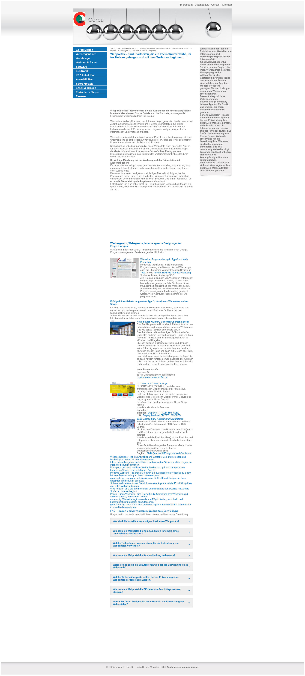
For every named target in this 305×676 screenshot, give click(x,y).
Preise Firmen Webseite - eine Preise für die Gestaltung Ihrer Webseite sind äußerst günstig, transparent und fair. (214, 141)
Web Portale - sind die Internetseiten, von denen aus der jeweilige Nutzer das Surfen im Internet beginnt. (215, 129)
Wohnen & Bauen (86, 62)
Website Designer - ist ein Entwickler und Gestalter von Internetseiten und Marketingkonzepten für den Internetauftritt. (148, 458)
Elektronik (82, 70)
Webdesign (83, 58)
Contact (215, 4)
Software (81, 66)
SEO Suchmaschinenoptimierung (180, 667)
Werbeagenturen (86, 53)
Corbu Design (84, 49)
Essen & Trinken (86, 87)
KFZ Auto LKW (85, 75)
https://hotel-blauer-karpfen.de (152, 377)
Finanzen (81, 96)
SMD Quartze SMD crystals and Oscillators (169, 453)
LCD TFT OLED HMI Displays (152, 383)
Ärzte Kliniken (84, 79)
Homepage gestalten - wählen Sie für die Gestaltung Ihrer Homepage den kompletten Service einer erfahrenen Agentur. (147, 468)
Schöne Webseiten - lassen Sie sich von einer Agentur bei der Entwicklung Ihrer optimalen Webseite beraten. (215, 119)
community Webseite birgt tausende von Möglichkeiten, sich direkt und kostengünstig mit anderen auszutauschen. (146, 500)
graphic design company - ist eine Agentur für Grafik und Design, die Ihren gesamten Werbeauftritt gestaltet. (214, 107)
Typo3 (143, 272)
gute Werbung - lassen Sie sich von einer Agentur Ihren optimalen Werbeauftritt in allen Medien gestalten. (215, 166)
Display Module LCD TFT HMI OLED (162, 415)
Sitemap (227, 4)
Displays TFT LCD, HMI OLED (163, 412)
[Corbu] (79, 20)
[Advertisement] (151, 84)
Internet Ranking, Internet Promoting (172, 272)
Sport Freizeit (84, 83)
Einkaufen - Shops (87, 92)
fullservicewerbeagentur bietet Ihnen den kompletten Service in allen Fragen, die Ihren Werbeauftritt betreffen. (215, 66)
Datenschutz (202, 4)
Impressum (186, 4)
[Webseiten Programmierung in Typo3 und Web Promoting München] (124, 268)
